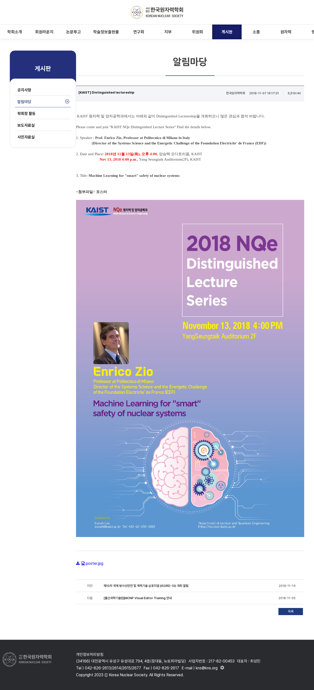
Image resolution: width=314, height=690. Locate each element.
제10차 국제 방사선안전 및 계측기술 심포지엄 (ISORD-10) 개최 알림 (146, 586)
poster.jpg (94, 563)
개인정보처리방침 (90, 654)
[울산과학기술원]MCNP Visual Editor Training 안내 (138, 598)
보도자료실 (26, 125)
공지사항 (24, 90)
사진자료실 (26, 137)
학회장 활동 (26, 113)
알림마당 (24, 101)
